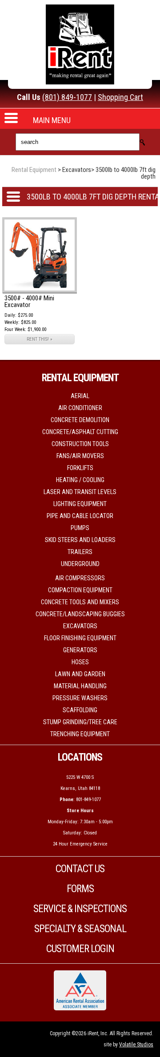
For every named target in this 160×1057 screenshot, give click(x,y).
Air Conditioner (80, 407)
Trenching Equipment (80, 734)
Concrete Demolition (80, 419)
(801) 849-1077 (67, 97)
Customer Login (80, 949)
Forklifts (80, 467)
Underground (80, 563)
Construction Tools (80, 443)
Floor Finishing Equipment (80, 638)
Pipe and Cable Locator (80, 515)
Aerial (80, 395)
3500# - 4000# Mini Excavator (29, 301)
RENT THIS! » (39, 339)
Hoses (80, 662)
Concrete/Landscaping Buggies (80, 614)
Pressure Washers (80, 698)
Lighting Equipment (80, 503)
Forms (80, 889)
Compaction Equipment (80, 590)
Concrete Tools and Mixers (80, 602)
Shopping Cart (120, 97)
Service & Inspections (80, 909)
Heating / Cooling (80, 479)
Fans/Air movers (80, 455)
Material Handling (80, 686)
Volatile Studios (136, 1044)
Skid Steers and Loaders (80, 539)
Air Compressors (80, 578)
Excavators (80, 626)
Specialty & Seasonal (80, 929)
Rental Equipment (34, 170)
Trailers (80, 551)
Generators (80, 650)
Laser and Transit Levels (80, 491)
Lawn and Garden (80, 674)
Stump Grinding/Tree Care (80, 722)
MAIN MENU (52, 120)
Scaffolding (80, 710)
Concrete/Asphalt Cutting (80, 431)
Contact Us (80, 869)
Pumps (80, 527)
